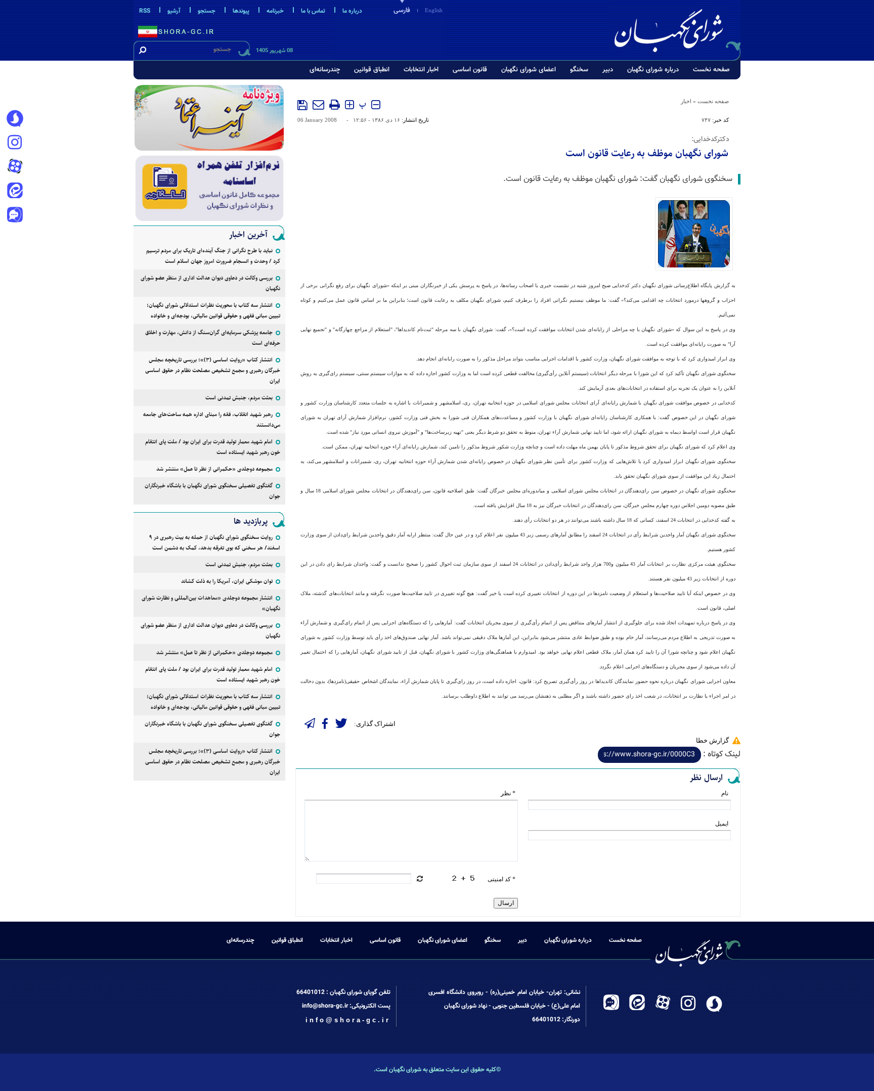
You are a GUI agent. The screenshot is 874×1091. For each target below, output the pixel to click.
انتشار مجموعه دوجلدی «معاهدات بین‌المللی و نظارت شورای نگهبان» (211, 603)
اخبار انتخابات (421, 70)
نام (724, 793)
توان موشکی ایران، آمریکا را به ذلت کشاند (227, 581)
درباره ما (352, 11)
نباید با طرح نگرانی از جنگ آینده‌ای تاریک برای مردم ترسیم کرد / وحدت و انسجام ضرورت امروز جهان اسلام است (213, 255)
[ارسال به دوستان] (318, 104)
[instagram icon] (15, 143)
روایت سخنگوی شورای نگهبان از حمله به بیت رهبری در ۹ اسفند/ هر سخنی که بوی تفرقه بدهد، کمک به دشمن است (214, 542)
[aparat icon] (15, 167)
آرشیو (174, 11)
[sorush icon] (15, 119)
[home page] (676, 28)
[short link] (649, 755)
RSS (144, 11)
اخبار (686, 101)
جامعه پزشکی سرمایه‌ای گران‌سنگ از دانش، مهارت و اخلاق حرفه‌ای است (212, 337)
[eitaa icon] (15, 192)
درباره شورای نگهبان (653, 70)
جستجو (206, 11)
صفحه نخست (711, 70)
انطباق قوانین (371, 70)
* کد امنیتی (501, 879)
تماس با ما (313, 11)
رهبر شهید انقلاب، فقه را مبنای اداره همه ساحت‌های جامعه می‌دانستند (211, 419)
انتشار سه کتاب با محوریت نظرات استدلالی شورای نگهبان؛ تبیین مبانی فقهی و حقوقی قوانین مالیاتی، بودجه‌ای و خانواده (213, 310)
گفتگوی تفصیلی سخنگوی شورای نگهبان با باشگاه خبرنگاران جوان (212, 491)
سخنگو (579, 70)
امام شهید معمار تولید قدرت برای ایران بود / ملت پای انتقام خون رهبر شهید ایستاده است (212, 447)
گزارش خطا (712, 740)
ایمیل (721, 823)
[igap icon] (15, 216)
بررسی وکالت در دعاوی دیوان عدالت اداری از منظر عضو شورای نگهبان (210, 283)
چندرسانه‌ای (325, 70)
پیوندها (241, 11)
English (434, 10)
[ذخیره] (302, 105)
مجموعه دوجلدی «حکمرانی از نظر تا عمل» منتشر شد (214, 469)
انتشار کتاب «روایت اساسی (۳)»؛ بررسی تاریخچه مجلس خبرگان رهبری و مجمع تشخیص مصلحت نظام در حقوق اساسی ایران (212, 370)
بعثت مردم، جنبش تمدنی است (239, 397)
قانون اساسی (470, 70)
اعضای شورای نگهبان (528, 70)
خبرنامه (275, 11)
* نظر (508, 793)
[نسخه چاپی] (334, 104)
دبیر (607, 70)
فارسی (402, 11)
